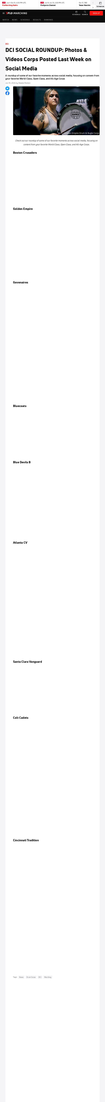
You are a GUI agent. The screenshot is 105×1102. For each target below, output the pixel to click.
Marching (47, 977)
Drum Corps (31, 977)
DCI (7, 44)
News (21, 977)
